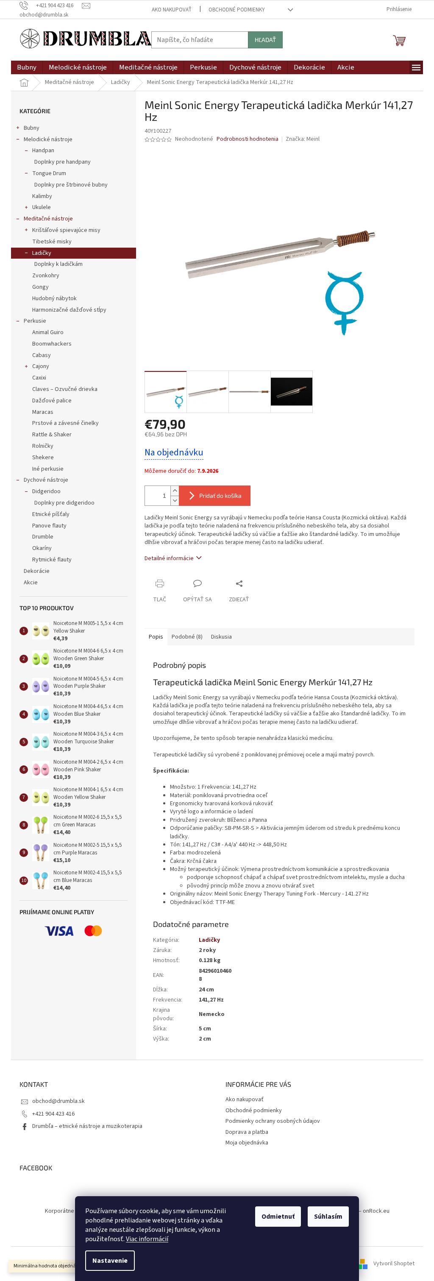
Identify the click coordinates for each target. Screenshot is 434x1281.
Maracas (42, 412)
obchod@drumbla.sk (58, 1101)
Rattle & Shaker (52, 434)
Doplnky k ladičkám (58, 264)
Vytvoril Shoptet (394, 1263)
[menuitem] (26, 67)
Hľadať (265, 39)
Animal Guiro (48, 332)
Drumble (42, 537)
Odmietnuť (278, 1216)
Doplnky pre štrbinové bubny (71, 185)
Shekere (43, 457)
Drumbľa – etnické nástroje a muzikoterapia (87, 1126)
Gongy (40, 287)
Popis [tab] (156, 637)
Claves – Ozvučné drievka (64, 389)
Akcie (31, 582)
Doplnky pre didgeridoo (64, 503)
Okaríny (42, 548)
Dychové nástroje (46, 480)
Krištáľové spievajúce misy (66, 230)
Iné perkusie (48, 469)
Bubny (31, 128)
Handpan (43, 150)
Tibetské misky (52, 241)
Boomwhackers (52, 344)
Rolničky (42, 446)
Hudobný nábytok (54, 298)
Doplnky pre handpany (62, 162)
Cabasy (41, 355)
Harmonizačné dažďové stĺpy (69, 310)
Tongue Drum (49, 173)
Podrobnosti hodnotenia (247, 139)
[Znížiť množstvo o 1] (174, 500)
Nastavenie (110, 1260)
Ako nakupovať (172, 10)
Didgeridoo (46, 491)
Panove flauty (49, 526)
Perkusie (35, 321)
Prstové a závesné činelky (65, 423)
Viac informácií (147, 1239)
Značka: (303, 139)
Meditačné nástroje (48, 219)
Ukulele (41, 207)
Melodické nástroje (48, 139)
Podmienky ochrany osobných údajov (272, 1121)
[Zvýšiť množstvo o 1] (174, 491)
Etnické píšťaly (51, 514)
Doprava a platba (246, 1132)
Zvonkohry (45, 275)
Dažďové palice (52, 400)
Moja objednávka (246, 1143)
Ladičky (41, 253)
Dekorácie (37, 571)
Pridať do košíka (220, 495)
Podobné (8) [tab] (187, 637)
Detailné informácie (169, 558)
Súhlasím (328, 1216)
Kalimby (42, 196)
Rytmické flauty (52, 559)
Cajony (40, 366)
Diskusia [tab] (221, 637)
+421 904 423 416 (53, 1114)
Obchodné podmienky (237, 10)
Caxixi (39, 378)
